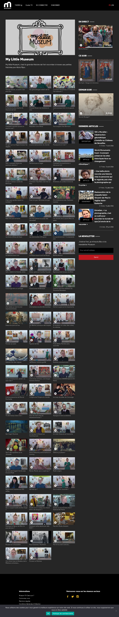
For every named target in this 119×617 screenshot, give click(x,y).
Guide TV (29, 5)
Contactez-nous (24, 598)
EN (113, 5)
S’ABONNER (55, 5)
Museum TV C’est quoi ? (26, 595)
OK (48, 613)
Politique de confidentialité (63, 613)
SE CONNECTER (42, 5)
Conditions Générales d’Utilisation (30, 604)
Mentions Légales (24, 601)
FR (110, 5)
